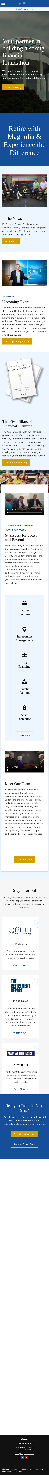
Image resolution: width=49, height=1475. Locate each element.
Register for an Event (24, 1144)
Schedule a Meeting (24, 1134)
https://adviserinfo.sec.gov (11, 1471)
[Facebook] (22, 1457)
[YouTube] (26, 1457)
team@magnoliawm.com (24, 1454)
